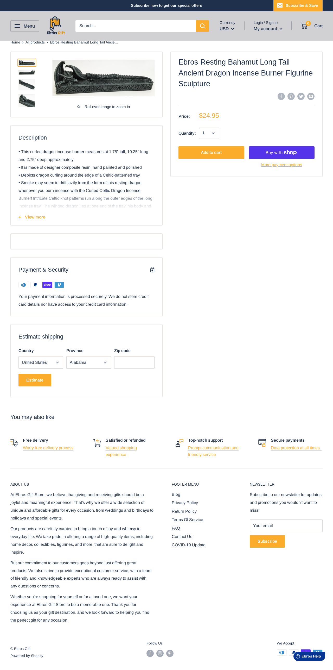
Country (26, 350)
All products (35, 42)
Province (75, 350)
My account (266, 28)
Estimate (34, 380)
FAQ (176, 528)
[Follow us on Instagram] (160, 653)
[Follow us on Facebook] (150, 653)
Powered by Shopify (26, 656)
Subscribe (267, 541)
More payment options (281, 164)
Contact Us (182, 536)
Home (15, 42)
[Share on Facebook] (281, 96)
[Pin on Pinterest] (291, 96)
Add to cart (211, 152)
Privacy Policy (185, 502)
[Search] (202, 26)
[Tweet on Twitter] (301, 96)
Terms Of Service (187, 519)
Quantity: (187, 133)
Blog (176, 494)
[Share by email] (311, 96)
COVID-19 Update (189, 545)
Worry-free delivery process (48, 448)
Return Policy (184, 511)
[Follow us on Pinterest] (170, 653)
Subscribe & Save (302, 5)
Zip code (122, 350)
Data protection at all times (296, 448)
